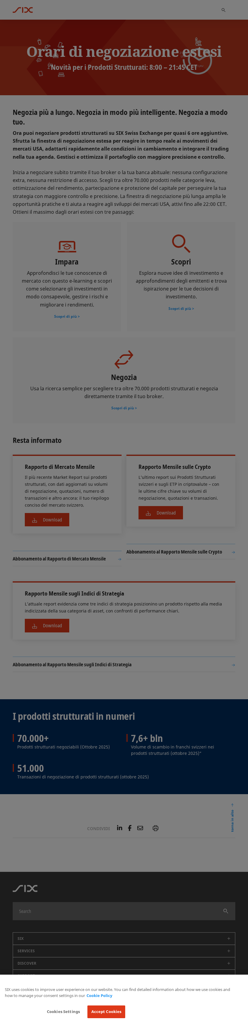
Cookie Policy (99, 995)
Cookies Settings (63, 1011)
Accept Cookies (106, 1011)
